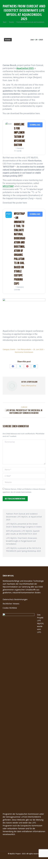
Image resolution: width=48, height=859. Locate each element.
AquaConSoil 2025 (25, 68)
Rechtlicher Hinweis (11, 603)
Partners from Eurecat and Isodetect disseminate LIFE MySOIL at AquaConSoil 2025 (24, 516)
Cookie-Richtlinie (10, 608)
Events (8, 40)
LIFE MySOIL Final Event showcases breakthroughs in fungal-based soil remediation (21, 541)
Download (35, 125)
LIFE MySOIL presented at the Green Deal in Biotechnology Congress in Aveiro (24, 525)
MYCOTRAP (8, 186)
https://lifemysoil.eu (28, 386)
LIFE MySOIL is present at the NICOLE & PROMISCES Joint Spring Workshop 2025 (23, 549)
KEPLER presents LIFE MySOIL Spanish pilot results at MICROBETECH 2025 (23, 532)
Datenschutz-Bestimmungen (15, 599)
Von (24, 349)
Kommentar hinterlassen (24, 352)
